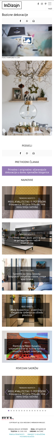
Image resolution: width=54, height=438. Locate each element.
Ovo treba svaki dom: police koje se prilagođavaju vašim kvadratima (27, 240)
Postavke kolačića (27, 436)
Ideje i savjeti (26, 306)
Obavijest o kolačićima (36, 434)
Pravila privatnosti (16, 434)
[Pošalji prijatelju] (34, 21)
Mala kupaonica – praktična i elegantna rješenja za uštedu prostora (27, 312)
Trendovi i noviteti (27, 198)
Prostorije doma (27, 270)
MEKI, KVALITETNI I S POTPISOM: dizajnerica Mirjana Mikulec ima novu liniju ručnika (27, 204)
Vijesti (27, 342)
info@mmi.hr (41, 429)
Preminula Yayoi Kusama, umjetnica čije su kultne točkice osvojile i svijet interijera (27, 348)
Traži (50, 9)
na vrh (49, 417)
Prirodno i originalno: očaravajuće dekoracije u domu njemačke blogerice (27, 171)
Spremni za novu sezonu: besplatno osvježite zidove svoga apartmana (27, 276)
